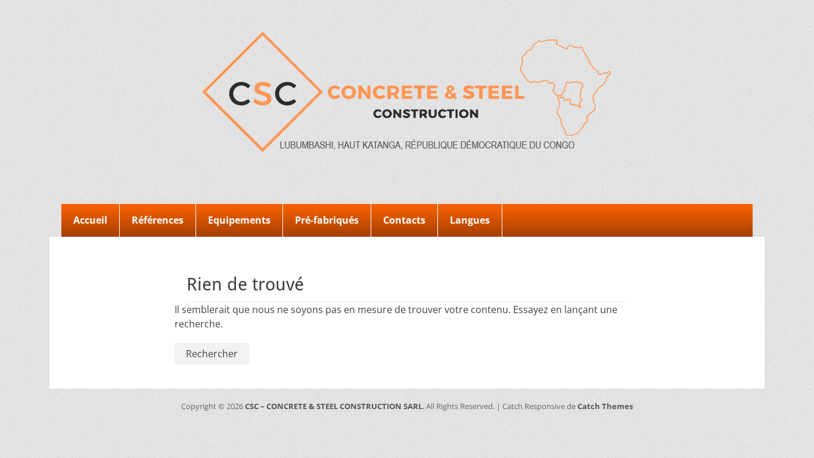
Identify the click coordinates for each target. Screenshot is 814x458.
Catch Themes (605, 406)
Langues (470, 220)
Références (158, 220)
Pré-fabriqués (327, 220)
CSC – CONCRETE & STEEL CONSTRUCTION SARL (333, 406)
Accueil (90, 220)
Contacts (404, 220)
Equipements (239, 220)
